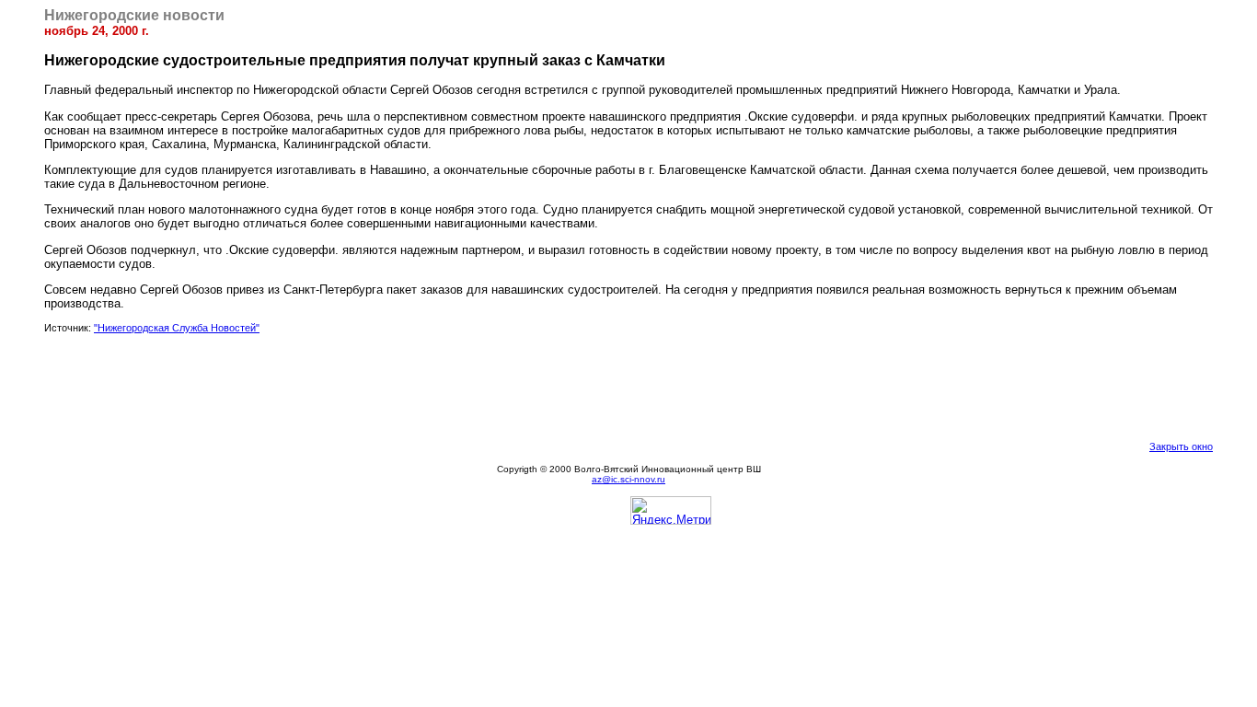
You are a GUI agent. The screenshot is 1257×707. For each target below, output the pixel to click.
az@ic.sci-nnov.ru (628, 479)
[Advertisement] (628, 386)
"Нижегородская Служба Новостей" (176, 327)
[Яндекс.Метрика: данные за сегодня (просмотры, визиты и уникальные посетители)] (670, 510)
